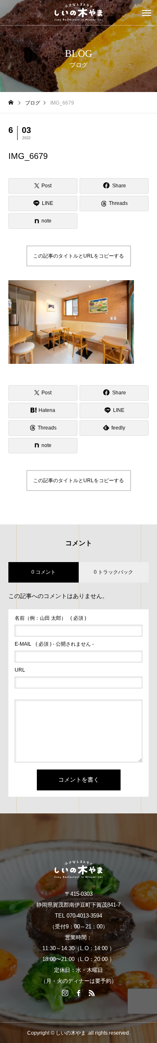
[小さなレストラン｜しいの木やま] (78, 12)
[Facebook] (79, 993)
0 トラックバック (113, 572)
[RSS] (92, 993)
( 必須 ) (50, 618)
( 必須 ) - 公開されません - (54, 644)
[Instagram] (65, 993)
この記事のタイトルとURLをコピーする (78, 256)
